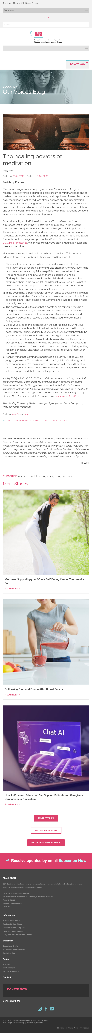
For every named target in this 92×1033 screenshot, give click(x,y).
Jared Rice (16, 414)
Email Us (6, 907)
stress (65, 420)
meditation (56, 420)
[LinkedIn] (52, 1008)
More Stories (46, 818)
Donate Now (77, 64)
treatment (34, 420)
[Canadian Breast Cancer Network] (46, 36)
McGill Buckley (18, 1023)
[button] (86, 24)
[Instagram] (39, 1008)
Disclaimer (61, 1028)
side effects (45, 420)
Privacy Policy (72, 1028)
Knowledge (42, 176)
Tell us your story (46, 830)
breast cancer (12, 420)
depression (24, 420)
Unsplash (28, 414)
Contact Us (84, 1028)
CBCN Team (18, 176)
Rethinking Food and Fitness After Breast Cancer (34, 689)
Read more (11, 588)
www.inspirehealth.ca (15, 242)
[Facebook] (46, 1008)
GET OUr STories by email (46, 842)
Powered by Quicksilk (34, 1023)
